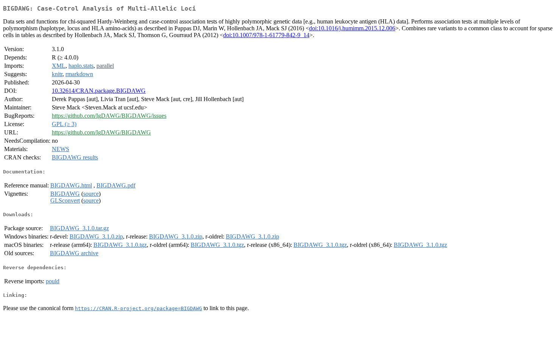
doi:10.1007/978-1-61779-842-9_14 (266, 35)
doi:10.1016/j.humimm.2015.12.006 (352, 28)
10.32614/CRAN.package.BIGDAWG (99, 90)
